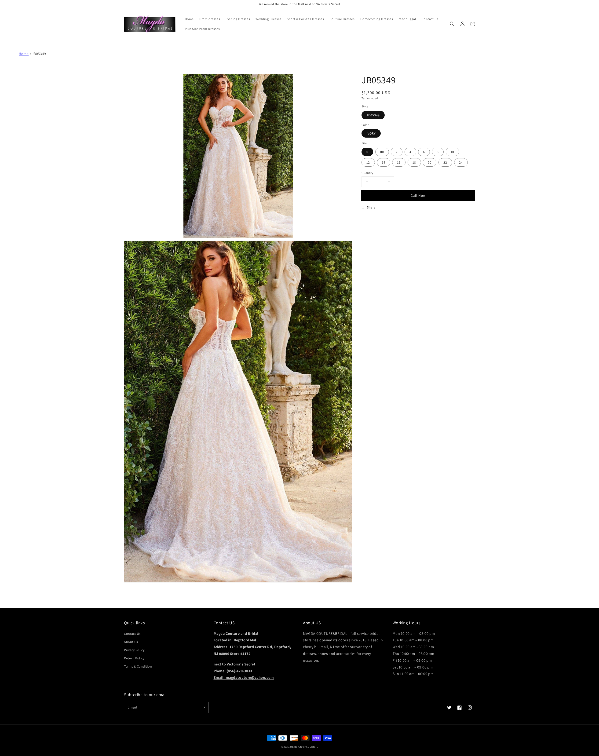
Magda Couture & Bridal (303, 746)
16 (399, 162)
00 (382, 152)
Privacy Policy (134, 650)
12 (368, 162)
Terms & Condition (138, 666)
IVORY (371, 133)
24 (461, 162)
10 (452, 152)
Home (24, 53)
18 (414, 162)
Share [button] (371, 207)
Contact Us (132, 634)
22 (445, 162)
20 (429, 162)
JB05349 (39, 53)
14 (383, 162)
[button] (452, 24)
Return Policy (134, 658)
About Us (131, 642)
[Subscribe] (203, 707)
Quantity (367, 173)
